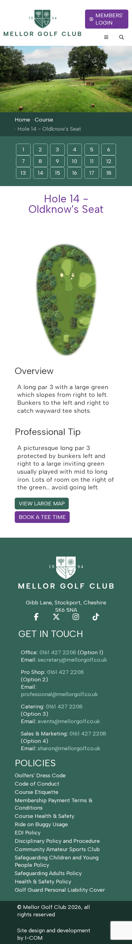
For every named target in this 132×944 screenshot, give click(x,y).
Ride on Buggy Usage (41, 824)
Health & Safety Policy (43, 881)
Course (44, 119)
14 (40, 172)
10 (74, 161)
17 (91, 172)
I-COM (34, 937)
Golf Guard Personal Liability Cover (60, 889)
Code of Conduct (37, 783)
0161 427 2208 (57, 652)
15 (57, 172)
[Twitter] (56, 616)
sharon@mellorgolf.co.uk (69, 748)
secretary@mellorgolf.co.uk (72, 659)
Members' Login (109, 19)
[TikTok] (95, 616)
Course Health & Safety (44, 816)
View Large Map (42, 503)
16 (74, 172)
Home (22, 119)
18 (108, 172)
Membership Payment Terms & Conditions (53, 804)
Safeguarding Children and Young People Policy (57, 861)
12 (108, 161)
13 (23, 172)
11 (92, 161)
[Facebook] (36, 616)
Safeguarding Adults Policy (48, 873)
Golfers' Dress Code (40, 775)
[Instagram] (76, 616)
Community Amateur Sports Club (57, 849)
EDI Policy (28, 832)
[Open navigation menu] (106, 37)
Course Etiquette (36, 792)
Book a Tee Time (42, 517)
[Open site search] (121, 37)
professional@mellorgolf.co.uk (59, 694)
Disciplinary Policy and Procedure (57, 841)
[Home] (42, 23)
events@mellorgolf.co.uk (69, 721)
